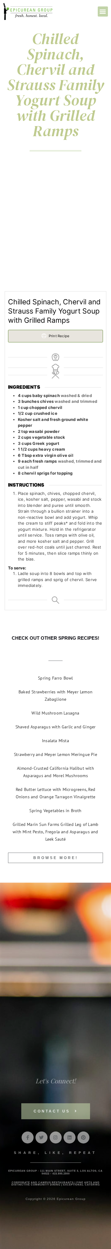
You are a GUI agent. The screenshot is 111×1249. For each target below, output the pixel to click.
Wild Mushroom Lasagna (55, 713)
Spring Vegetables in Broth (55, 810)
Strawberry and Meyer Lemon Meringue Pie (55, 754)
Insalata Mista (55, 740)
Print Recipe (59, 336)
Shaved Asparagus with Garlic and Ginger (55, 727)
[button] (103, 11)
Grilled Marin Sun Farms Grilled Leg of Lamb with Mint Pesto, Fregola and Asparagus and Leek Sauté (56, 832)
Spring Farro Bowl (55, 678)
